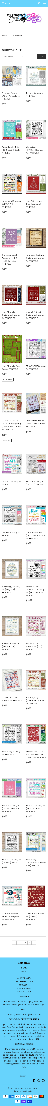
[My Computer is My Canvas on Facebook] (34, 1081)
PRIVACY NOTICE (24, 991)
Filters (41, 56)
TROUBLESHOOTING (24, 981)
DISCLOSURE (24, 985)
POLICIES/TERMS (24, 988)
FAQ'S (24, 974)
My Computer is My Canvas (26, 1088)
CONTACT (24, 971)
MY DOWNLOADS (24, 978)
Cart (43, 3)
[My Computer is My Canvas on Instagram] (43, 1081)
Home (4, 35)
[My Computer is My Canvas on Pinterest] (38, 1081)
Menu (8, 3)
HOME (24, 967)
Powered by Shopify (23, 1091)
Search (23, 1076)
